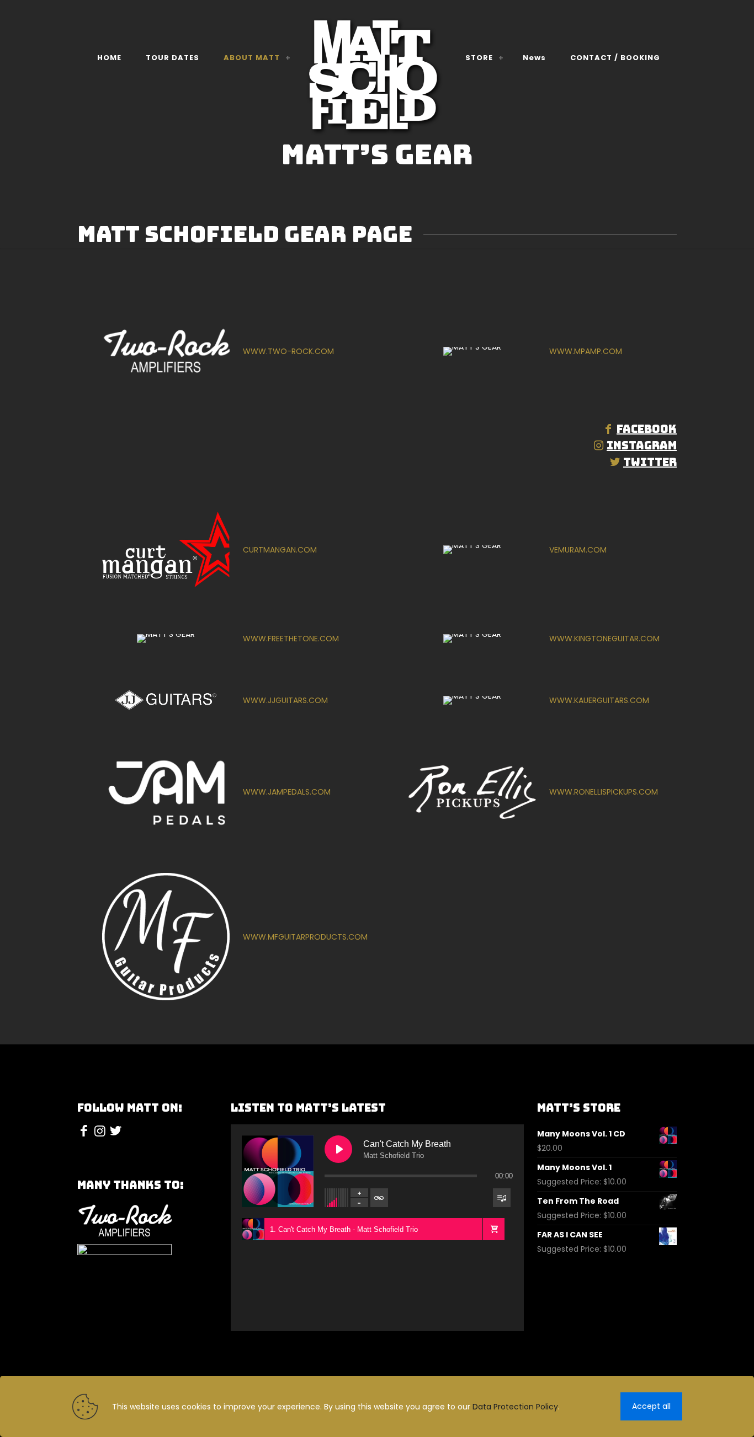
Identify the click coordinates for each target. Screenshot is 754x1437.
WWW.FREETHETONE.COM (291, 638)
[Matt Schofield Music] (377, 78)
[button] (493, 1229)
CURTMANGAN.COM (280, 549)
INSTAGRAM (642, 445)
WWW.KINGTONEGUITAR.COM (604, 638)
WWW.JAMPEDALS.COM (287, 791)
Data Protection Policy (515, 1406)
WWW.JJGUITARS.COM (285, 700)
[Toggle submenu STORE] (501, 57)
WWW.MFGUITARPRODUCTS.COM (305, 936)
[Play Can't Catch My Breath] (338, 1149)
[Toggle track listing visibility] (502, 1197)
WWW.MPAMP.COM (585, 351)
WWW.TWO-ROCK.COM (288, 351)
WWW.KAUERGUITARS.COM (599, 700)
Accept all (651, 1406)
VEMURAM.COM (578, 549)
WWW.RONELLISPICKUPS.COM (603, 791)
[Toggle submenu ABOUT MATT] (288, 57)
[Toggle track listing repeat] (379, 1197)
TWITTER (650, 462)
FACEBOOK (647, 429)
